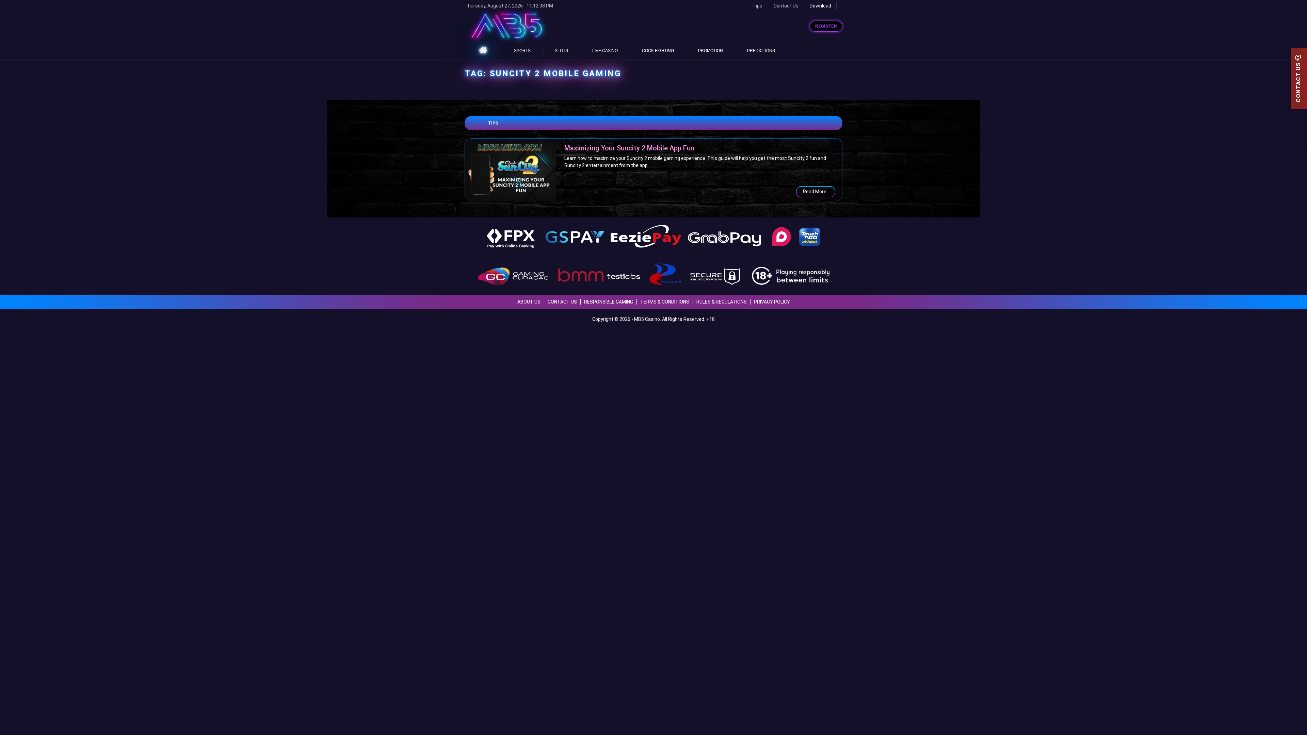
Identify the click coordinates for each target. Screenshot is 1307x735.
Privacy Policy (772, 302)
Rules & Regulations (721, 302)
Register (826, 26)
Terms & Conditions (664, 302)
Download (820, 6)
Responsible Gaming (608, 302)
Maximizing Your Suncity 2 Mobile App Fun (629, 148)
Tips (493, 123)
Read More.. (815, 191)
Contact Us (786, 6)
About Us (528, 302)
